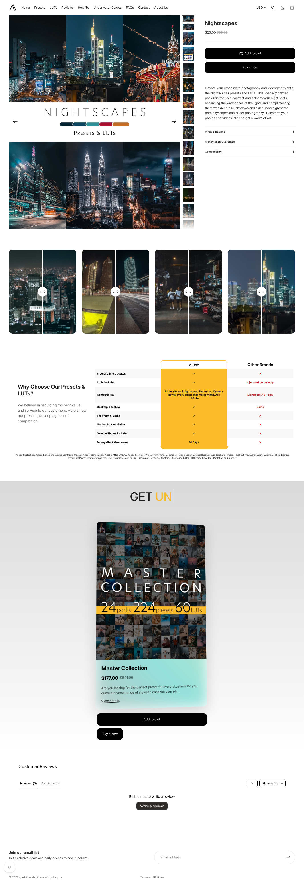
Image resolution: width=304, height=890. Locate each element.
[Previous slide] (14, 122)
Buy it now (250, 67)
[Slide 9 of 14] (188, 148)
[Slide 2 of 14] (188, 39)
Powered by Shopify (49, 877)
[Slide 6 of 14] (188, 101)
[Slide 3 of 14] (188, 54)
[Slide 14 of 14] (188, 227)
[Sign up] (288, 857)
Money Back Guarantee (220, 141)
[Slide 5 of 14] (188, 85)
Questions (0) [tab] (50, 783)
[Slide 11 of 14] (188, 179)
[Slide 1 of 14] (188, 23)
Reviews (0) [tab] (28, 783)
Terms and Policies (152, 877)
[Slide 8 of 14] (188, 133)
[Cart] (292, 7)
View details (110, 701)
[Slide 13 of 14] (188, 211)
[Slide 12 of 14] (188, 195)
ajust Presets (27, 877)
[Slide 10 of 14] (188, 164)
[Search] (273, 7)
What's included (215, 131)
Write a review (152, 806)
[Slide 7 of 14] (188, 117)
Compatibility (213, 151)
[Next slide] (175, 122)
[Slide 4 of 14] (188, 70)
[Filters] (252, 783)
